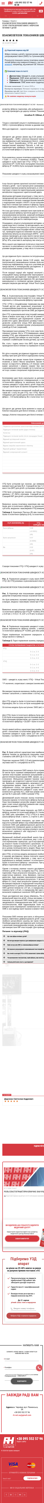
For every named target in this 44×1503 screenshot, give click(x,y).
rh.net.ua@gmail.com (22, 1415)
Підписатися (32, 1478)
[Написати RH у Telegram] (15, 5)
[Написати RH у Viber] (18, 5)
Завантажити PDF (22, 1239)
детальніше (22, 13)
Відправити (21, 1381)
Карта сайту (21, 1441)
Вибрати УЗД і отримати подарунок (23, 1316)
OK (41, 11)
